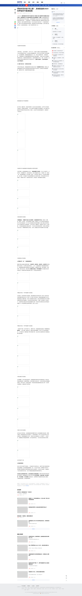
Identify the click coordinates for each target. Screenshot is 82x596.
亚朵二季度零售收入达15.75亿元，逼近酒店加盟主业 (39, 545)
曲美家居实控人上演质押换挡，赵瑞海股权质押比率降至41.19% (39, 537)
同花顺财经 (53, 588)
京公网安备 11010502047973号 (45, 593)
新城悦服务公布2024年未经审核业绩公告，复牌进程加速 (39, 521)
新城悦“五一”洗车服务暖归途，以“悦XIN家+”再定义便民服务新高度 (39, 499)
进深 (55, 28)
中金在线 (57, 588)
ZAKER (50, 588)
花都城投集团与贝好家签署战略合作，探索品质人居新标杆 (39, 555)
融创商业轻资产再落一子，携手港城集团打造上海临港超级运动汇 (39, 563)
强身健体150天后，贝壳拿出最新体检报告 (37, 571)
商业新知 (63, 588)
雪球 (48, 588)
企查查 (46, 588)
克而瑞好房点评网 (39, 588)
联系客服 (27, 485)
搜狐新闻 (35, 588)
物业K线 (56, 34)
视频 (42, 2)
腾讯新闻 (28, 588)
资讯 (25, 2)
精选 (38, 2)
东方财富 (43, 588)
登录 (61, 2)
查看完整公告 (58, 22)
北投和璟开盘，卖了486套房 (57, 31)
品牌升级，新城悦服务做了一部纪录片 (24, 492)
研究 (33, 2)
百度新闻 (32, 588)
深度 (29, 2)
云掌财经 (60, 588)
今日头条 (25, 588)
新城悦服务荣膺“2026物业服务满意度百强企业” (38, 507)
